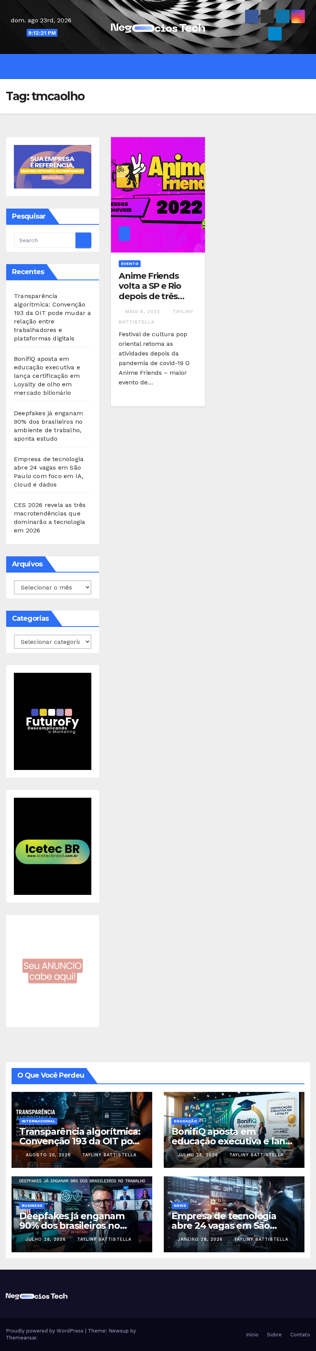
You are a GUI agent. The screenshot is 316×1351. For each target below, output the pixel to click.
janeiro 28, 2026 (201, 1239)
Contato (299, 1335)
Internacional (38, 1121)
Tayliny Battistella (109, 1154)
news (180, 1205)
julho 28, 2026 (199, 1154)
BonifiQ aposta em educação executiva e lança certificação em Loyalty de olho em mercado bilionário (47, 375)
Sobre (274, 1335)
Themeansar (21, 1338)
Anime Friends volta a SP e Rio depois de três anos (150, 291)
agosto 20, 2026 (49, 1154)
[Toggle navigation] (163, 66)
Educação (185, 1121)
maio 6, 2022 (143, 311)
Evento (129, 263)
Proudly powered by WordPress (45, 1331)
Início (251, 1335)
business (32, 1205)
